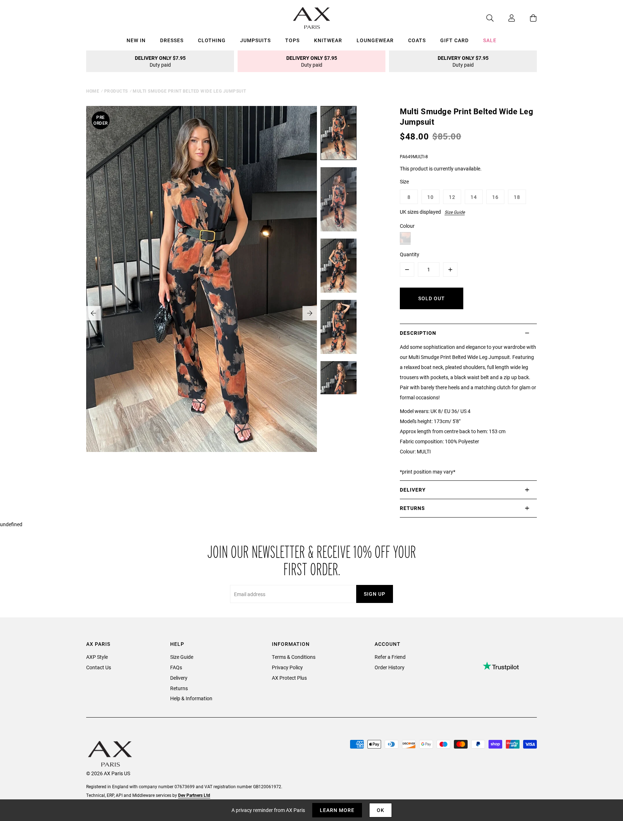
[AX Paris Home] (311, 18)
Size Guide (455, 212)
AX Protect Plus (289, 677)
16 (495, 197)
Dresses (172, 40)
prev (93, 313)
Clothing (212, 40)
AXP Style (97, 656)
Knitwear (328, 40)
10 (430, 197)
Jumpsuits (255, 40)
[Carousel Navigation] (201, 313)
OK (380, 810)
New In (136, 40)
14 (473, 197)
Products (116, 91)
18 (517, 197)
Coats (417, 40)
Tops (292, 40)
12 (452, 197)
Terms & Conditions (293, 656)
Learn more (337, 810)
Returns (179, 688)
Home (92, 91)
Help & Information (191, 698)
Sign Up (374, 593)
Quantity (409, 254)
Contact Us (98, 667)
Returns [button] (412, 508)
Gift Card (454, 40)
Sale (489, 40)
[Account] (504, 18)
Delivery (178, 677)
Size (404, 181)
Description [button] (418, 332)
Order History (390, 667)
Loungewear (375, 40)
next (309, 313)
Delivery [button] (413, 489)
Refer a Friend (390, 656)
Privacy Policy (287, 667)
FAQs (176, 667)
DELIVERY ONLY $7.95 (160, 61)
